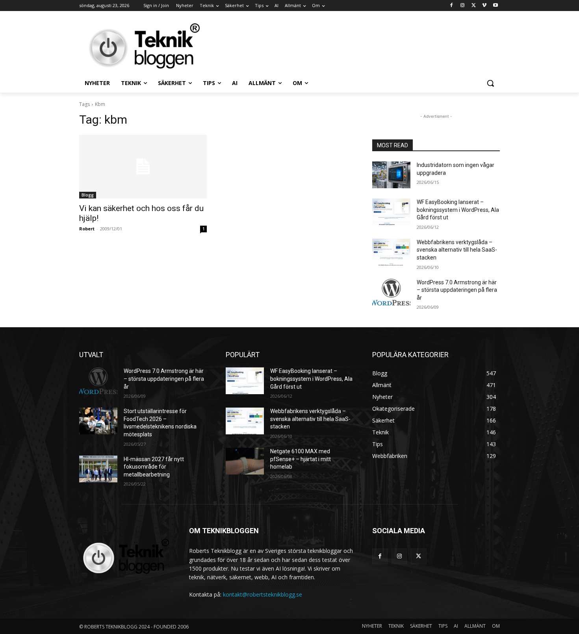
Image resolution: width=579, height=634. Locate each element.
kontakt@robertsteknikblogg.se (262, 594)
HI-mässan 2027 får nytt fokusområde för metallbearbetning (154, 467)
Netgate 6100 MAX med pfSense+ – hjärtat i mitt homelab (300, 459)
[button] (490, 83)
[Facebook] (451, 5)
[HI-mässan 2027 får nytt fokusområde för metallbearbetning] (98, 469)
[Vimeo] (484, 5)
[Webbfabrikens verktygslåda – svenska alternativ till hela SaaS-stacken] (391, 252)
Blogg (88, 195)
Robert (87, 229)
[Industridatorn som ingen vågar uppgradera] (391, 174)
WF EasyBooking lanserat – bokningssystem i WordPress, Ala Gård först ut (458, 210)
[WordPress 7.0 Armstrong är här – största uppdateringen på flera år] (391, 292)
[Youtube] (495, 5)
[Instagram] (462, 5)
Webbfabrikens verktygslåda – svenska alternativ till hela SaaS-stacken (457, 250)
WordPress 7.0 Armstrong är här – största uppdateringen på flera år (457, 290)
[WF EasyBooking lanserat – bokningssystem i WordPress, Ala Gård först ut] (391, 211)
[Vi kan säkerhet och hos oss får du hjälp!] (143, 166)
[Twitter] (473, 5)
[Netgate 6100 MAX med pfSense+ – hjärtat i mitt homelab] (245, 461)
